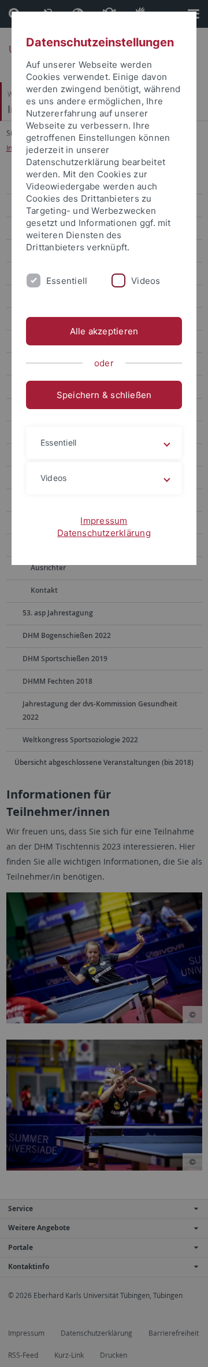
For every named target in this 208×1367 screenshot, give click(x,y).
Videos (145, 280)
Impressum (103, 520)
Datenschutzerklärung (104, 532)
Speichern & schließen (104, 394)
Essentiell (66, 280)
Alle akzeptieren (104, 331)
